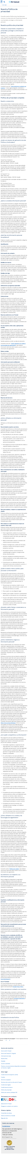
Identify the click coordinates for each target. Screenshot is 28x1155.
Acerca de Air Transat (6, 1051)
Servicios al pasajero (6, 1079)
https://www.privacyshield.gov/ (8, 723)
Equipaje (3, 1061)
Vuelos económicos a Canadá (8, 1115)
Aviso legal (4, 4)
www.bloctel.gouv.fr (5, 979)
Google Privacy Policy (18, 986)
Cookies (3, 1077)
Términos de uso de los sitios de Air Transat (11, 1082)
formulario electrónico (19, 998)
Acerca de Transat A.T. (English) (8, 1053)
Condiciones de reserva (6, 1087)
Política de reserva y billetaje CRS (9, 1092)
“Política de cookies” (14, 869)
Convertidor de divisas (6, 1113)
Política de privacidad (6, 1090)
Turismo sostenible (5, 1063)
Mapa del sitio (4, 1118)
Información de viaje (6, 1056)
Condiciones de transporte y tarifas (9, 1074)
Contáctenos (6, 1126)
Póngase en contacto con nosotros (9, 1106)
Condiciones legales (6, 1084)
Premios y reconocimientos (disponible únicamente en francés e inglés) (13, 1067)
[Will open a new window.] (2, 1099)
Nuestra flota (4, 1058)
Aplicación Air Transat (6, 1103)
